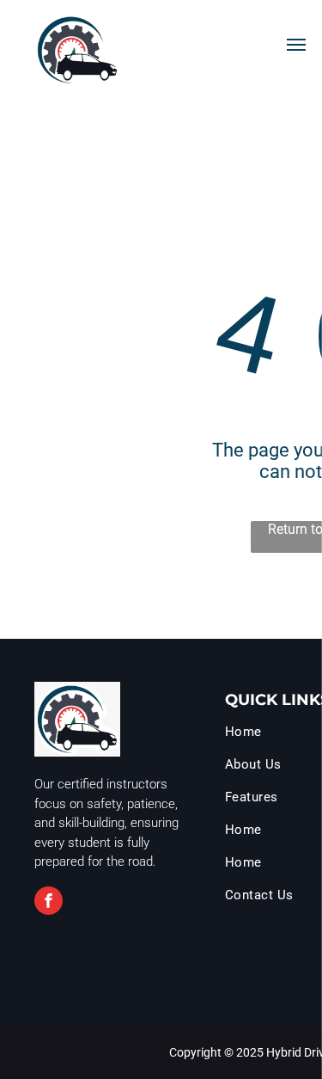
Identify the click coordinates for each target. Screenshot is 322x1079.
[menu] (296, 45)
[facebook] (48, 902)
